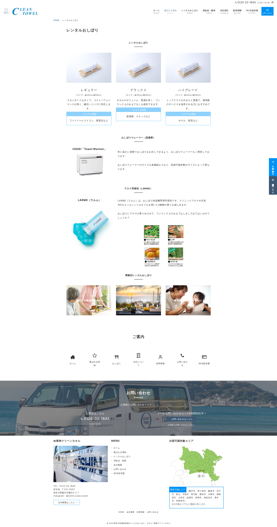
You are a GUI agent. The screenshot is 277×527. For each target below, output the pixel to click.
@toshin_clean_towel (77, 496)
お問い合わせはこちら (181, 419)
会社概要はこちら (66, 502)
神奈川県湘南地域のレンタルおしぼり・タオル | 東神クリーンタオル (142, 523)
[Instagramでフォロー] (273, 2)
